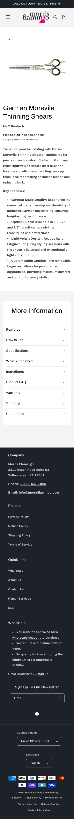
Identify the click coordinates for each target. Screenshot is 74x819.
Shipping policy (50, 804)
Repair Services (19, 598)
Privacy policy (53, 797)
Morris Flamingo (34, 792)
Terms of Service (20, 544)
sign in (18, 134)
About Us (14, 579)
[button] (8, 17)
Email (39, 674)
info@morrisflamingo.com (39, 492)
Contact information (39, 810)
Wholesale (15, 570)
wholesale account (26, 637)
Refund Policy (18, 526)
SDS (11, 607)
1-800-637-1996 (33, 484)
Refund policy (33, 797)
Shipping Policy (19, 535)
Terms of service (27, 804)
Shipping (8, 139)
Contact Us (16, 589)
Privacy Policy (18, 516)
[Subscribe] (59, 698)
